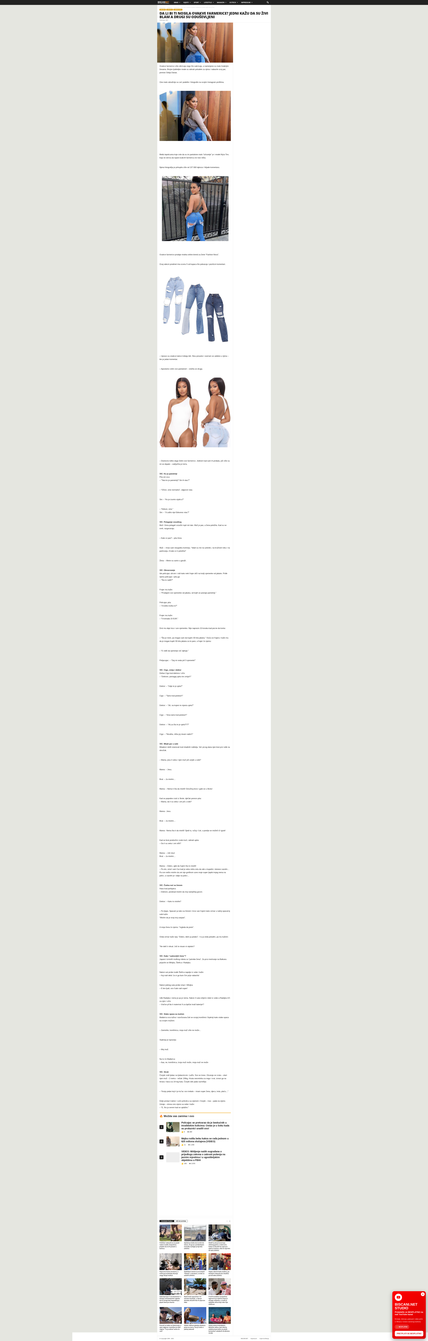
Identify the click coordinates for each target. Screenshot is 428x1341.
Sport (196, 2)
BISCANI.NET (244, 1338)
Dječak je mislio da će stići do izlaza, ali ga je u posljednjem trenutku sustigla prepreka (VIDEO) (194, 1245)
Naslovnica (162, 7)
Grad (176, 2)
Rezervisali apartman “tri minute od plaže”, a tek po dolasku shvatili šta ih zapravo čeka (194, 1299)
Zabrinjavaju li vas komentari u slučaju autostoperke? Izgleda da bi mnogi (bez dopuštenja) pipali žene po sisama (170, 1299)
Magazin (220, 2)
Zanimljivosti (178, 9)
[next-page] (230, 1221)
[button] (267, 2)
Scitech (232, 2)
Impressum (245, 2)
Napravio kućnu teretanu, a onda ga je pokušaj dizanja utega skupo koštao (168, 1273)
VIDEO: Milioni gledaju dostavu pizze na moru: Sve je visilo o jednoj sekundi (194, 1327)
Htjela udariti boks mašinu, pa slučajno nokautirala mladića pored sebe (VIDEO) (219, 1273)
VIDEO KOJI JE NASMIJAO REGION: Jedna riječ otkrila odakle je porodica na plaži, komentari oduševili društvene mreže (219, 1329)
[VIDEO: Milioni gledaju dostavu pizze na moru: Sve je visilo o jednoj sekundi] (195, 1315)
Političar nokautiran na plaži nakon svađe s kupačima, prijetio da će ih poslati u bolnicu (169, 1245)
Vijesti (186, 2)
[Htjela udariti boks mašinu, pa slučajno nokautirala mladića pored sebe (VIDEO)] (220, 1261)
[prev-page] (227, 1221)
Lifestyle (208, 2)
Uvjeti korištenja (264, 1338)
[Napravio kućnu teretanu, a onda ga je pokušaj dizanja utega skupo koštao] (170, 1261)
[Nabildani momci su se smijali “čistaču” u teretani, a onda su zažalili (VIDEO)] (195, 1261)
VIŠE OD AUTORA (181, 1221)
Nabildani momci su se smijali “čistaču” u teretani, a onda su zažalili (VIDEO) (194, 1273)
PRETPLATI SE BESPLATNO (409, 1334)
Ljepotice (176, 7)
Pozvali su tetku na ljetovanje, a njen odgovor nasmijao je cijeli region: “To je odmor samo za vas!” (170, 1328)
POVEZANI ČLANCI (166, 1221)
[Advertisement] (195, 1191)
